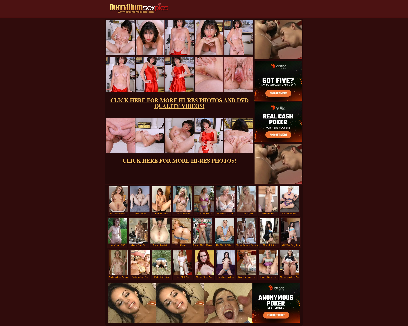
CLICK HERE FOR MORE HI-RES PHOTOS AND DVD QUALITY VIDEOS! (179, 103)
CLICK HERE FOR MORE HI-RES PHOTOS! (179, 160)
